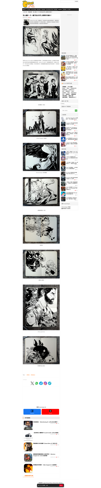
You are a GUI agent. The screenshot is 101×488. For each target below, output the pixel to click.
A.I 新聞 (68, 9)
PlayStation (64, 89)
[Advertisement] (41, 396)
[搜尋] (76, 110)
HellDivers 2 (71, 89)
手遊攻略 (43, 9)
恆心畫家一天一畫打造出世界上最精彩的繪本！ (43, 12)
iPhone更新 (70, 86)
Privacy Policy (49, 482)
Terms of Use (55, 482)
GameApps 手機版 (66, 206)
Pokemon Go (73, 88)
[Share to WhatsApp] (36, 383)
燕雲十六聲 (71, 95)
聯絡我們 (40, 482)
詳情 (47, 485)
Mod (69, 92)
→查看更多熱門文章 (28, 475)
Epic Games (73, 92)
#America (33, 374)
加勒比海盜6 (65, 97)
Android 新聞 (33, 9)
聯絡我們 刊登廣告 (66, 208)
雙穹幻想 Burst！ (72, 97)
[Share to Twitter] (32, 383)
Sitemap (60, 482)
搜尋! (77, 1)
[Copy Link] (49, 383)
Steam (63, 88)
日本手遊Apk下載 (49, 9)
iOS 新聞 (28, 9)
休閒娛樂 (64, 9)
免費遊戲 (64, 86)
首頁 (25, 9)
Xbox (68, 88)
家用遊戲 (55, 9)
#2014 (28, 374)
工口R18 (64, 92)
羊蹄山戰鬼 (64, 95)
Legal (44, 482)
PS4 (63, 94)
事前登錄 (38, 9)
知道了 (61, 485)
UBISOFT (68, 91)
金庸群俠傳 (73, 94)
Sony (73, 91)
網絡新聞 (60, 9)
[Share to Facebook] (41, 383)
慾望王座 (68, 94)
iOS (63, 91)
